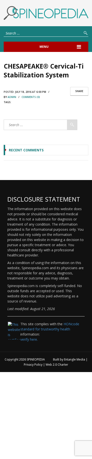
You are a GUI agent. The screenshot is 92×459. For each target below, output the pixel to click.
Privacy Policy (33, 364)
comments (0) (31, 97)
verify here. (29, 339)
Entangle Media (74, 359)
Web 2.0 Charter (57, 364)
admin (12, 97)
